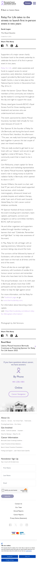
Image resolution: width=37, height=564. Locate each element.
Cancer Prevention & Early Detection (11, 444)
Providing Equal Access (7, 424)
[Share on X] (7, 336)
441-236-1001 (18, 382)
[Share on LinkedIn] (11, 336)
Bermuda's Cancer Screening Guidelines (11, 440)
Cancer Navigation (18, 394)
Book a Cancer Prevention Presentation (11, 447)
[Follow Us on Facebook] (10, 525)
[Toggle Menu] (34, 3)
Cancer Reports (19, 514)
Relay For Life (16, 434)
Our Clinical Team (18, 421)
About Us (3, 421)
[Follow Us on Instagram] (21, 525)
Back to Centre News (11, 10)
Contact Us (18, 504)
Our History (18, 424)
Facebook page (10, 297)
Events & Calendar (11, 430)
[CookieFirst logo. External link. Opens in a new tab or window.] (2, 543)
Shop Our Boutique (6, 434)
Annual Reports (18, 511)
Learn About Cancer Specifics (22, 450)
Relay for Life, (6, 68)
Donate (27, 3)
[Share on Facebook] (2, 336)
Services (10, 421)
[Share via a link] (16, 336)
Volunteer (20, 430)
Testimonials (27, 421)
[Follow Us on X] (16, 525)
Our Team (18, 507)
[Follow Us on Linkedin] (27, 525)
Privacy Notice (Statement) (18, 518)
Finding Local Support (7, 450)
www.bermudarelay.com (12, 300)
